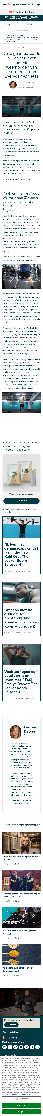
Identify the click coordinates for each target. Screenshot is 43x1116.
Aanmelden (11, 1025)
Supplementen (12, 24)
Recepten (29, 24)
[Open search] (9, 4)
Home (7, 35)
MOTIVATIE (22, 47)
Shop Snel (23, 501)
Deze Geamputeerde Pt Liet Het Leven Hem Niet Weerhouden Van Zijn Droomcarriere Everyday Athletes (22, 39)
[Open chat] (37, 1047)
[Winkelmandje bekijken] (38, 4)
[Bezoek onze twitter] (26, 1047)
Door (26, 85)
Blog (12, 35)
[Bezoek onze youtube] (21, 1047)
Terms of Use (26, 1094)
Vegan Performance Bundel (21, 494)
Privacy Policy (13, 1094)
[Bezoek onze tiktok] (15, 1047)
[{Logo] (21, 4)
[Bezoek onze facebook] (10, 1047)
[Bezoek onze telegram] (32, 1047)
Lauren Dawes (27, 571)
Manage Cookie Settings (21, 1099)
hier (18, 800)
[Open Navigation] (4, 4)
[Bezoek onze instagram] (4, 1047)
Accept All (21, 1112)
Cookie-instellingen (11, 1032)
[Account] (33, 4)
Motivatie (19, 35)
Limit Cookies (21, 1105)
